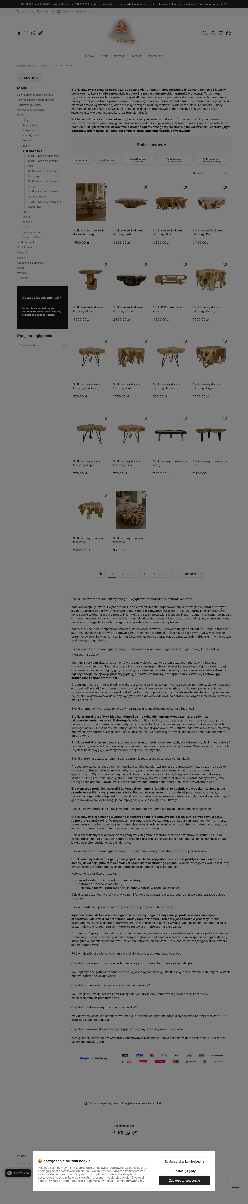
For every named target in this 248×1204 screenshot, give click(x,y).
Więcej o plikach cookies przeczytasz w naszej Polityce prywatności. (96, 1181)
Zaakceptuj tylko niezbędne (184, 1161)
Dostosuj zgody (184, 1171)
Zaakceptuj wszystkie (184, 1180)
